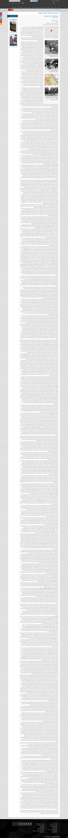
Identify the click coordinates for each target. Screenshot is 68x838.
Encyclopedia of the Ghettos (13, 32)
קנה (12, 9)
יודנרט (31, 101)
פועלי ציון (30, 395)
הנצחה (26, 7)
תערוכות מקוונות (54, 827)
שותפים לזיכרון (57, 9)
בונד (21, 33)
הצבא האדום (37, 805)
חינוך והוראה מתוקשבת (38, 7)
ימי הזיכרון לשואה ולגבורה (40, 823)
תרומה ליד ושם (13, 16)
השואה (55, 7)
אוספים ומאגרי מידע (46, 7)
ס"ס (42, 92)
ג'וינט (31, 147)
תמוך (9, 9)
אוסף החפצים (42, 826)
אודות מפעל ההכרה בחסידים (52, 829)
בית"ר (30, 695)
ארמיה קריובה (55, 565)
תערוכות (29, 7)
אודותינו (58, 7)
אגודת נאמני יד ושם (41, 829)
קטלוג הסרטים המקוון (40, 828)
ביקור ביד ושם (14, 7)
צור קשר (53, 0)
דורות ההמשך (42, 832)
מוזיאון (33, 7)
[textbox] (14, 1)
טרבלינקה (40, 498)
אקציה (41, 527)
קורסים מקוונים (41, 827)
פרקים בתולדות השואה (53, 824)
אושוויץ (23, 780)
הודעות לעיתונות (57, 0)
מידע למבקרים (54, 823)
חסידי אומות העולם (20, 7)
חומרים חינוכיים (54, 828)
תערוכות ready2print (40, 824)
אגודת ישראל (27, 397)
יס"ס (28, 143)
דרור (54, 391)
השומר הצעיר (41, 390)
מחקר (51, 7)
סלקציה (43, 578)
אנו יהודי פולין (13, 46)
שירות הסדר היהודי (30, 230)
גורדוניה (44, 391)
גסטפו (29, 795)
